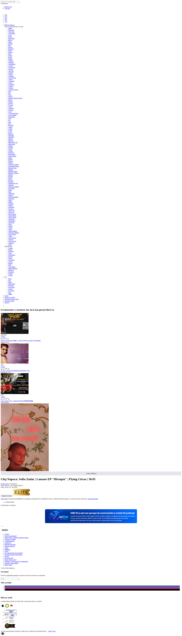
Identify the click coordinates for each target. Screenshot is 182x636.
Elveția (10, 256)
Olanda (10, 273)
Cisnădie (11, 76)
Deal (9, 91)
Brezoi (10, 55)
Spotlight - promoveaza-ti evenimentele (16, 561)
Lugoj (10, 132)
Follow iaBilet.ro (91, 473)
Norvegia (11, 272)
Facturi (7, 556)
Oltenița (10, 147)
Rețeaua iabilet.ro (10, 546)
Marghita (11, 137)
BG (6, 18)
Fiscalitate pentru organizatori (13, 554)
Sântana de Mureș (13, 187)
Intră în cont (8, 7)
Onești (10, 149)
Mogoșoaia (11, 144)
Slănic (10, 200)
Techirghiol (11, 221)
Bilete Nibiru (8, 565)
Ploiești (10, 161)
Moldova (11, 270)
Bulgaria (10, 251)
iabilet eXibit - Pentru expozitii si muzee (16, 537)
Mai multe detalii (93, 499)
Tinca (10, 224)
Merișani (11, 141)
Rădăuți (10, 170)
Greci (10, 112)
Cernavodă (11, 67)
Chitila (10, 74)
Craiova (10, 86)
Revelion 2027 (9, 558)
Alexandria (11, 33)
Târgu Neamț (12, 217)
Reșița (10, 178)
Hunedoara (11, 117)
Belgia (10, 250)
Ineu (9, 124)
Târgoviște (11, 210)
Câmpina (11, 62)
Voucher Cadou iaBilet (11, 563)
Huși (9, 118)
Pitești (10, 158)
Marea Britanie (12, 268)
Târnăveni (11, 219)
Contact (7, 534)
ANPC (7, 551)
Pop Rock (11, 290)
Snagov (10, 205)
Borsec (10, 47)
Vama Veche (12, 234)
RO (6, 15)
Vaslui (10, 236)
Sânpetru (11, 185)
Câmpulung (11, 64)
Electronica (11, 284)
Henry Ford (51, 631)
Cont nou (7, 8)
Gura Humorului (13, 113)
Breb (9, 54)
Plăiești (10, 159)
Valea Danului (12, 231)
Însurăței (10, 125)
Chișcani (11, 71)
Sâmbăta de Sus (13, 183)
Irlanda (10, 263)
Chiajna (10, 69)
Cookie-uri (8, 543)
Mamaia (10, 134)
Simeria (10, 195)
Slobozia (11, 204)
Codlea (10, 79)
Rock (10, 279)
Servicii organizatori (11, 536)
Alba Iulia (11, 32)
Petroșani (11, 152)
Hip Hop (11, 285)
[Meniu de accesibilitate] (3, 633)
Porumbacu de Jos (13, 166)
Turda (10, 229)
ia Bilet (3, 337)
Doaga (10, 96)
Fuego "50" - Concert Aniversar (17, 401)
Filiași (10, 100)
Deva (10, 95)
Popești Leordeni (13, 164)
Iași (9, 120)
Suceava (10, 209)
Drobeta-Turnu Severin (15, 98)
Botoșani (11, 49)
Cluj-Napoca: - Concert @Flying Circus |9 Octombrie (21, 340)
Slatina (10, 202)
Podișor (10, 163)
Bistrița (10, 43)
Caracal (10, 66)
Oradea (10, 151)
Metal (10, 282)
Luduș (10, 130)
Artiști (6, 548)
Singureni (11, 198)
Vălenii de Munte (13, 233)
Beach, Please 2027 (10, 560)
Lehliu (10, 129)
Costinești (11, 84)
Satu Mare (11, 188)
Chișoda (10, 72)
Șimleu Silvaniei (13, 197)
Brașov (10, 52)
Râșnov (10, 175)
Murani (10, 146)
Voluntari (11, 243)
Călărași (10, 61)
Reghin (10, 176)
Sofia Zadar (4, 499)
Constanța (11, 81)
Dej (9, 93)
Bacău (10, 37)
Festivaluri (11, 287)
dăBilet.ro (7, 549)
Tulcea (10, 227)
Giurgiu (10, 110)
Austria (10, 248)
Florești (10, 101)
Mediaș (10, 139)
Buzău (10, 59)
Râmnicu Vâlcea (13, 173)
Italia (9, 265)
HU (6, 20)
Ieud (9, 122)
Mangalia (11, 135)
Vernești (10, 239)
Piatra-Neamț (12, 156)
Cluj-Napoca (12, 78)
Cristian (10, 88)
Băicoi (10, 40)
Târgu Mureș (12, 216)
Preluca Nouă (12, 168)
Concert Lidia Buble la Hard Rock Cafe (15, 370)
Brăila (10, 50)
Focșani (10, 105)
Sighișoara (11, 193)
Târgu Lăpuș (12, 214)
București (11, 30)
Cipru (10, 253)
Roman (10, 180)
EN (6, 16)
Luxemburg (11, 267)
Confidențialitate (9, 541)
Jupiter (10, 127)
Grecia (10, 262)
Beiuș (10, 42)
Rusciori (10, 181)
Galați (10, 106)
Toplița (10, 226)
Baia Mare (11, 38)
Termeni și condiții (10, 539)
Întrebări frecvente (10, 544)
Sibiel (10, 190)
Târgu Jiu (11, 212)
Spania (10, 275)
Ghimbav (11, 108)
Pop (9, 280)
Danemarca (11, 255)
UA (6, 22)
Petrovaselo (11, 154)
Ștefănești (11, 207)
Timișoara (11, 222)
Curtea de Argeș (13, 89)
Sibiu (9, 192)
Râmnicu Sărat (12, 171)
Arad (9, 35)
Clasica (10, 289)
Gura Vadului (12, 115)
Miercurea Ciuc (13, 142)
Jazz (9, 292)
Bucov (10, 57)
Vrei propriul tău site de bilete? (14, 553)
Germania (11, 260)
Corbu (10, 83)
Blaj (9, 45)
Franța (10, 258)
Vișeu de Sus (12, 241)
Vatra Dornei (12, 238)
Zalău (10, 244)
